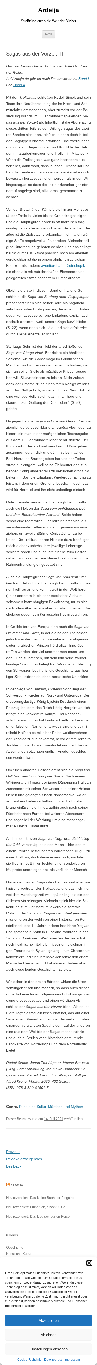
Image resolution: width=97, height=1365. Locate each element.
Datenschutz (53, 1359)
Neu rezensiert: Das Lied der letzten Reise (38, 1216)
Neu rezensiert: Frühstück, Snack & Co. (36, 1207)
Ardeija (48, 9)
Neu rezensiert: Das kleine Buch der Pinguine (40, 1198)
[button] (89, 1263)
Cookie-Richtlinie (29, 1359)
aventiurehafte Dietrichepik (63, 265)
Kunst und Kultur (32, 1106)
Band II (19, 85)
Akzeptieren (49, 1320)
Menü (48, 34)
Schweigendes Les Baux (24, 1159)
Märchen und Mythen (65, 1106)
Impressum (72, 1359)
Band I (83, 79)
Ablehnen (48, 1335)
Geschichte (14, 1248)
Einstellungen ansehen (48, 1349)
